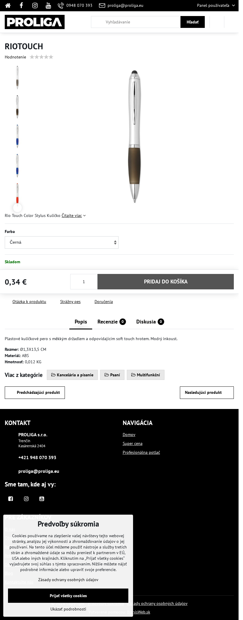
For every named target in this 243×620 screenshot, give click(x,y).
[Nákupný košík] (217, 22)
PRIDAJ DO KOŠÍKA (166, 281)
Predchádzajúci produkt (38, 392)
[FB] (21, 5)
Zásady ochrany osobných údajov (157, 603)
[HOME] (10, 5)
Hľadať (193, 22)
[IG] (35, 5)
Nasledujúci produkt (203, 392)
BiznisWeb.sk (138, 612)
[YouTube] (48, 5)
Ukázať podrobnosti (68, 609)
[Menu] (231, 22)
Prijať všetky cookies (68, 595)
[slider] (41, 57)
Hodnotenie (15, 57)
